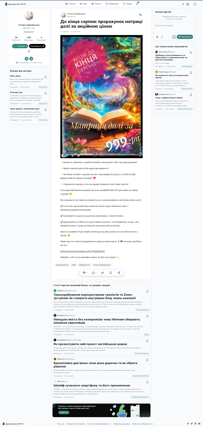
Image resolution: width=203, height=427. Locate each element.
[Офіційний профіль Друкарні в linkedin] (199, 423)
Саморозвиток (62, 265)
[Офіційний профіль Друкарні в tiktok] (192, 423)
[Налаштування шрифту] (140, 15)
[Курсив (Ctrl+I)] (162, 37)
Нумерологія (84, 265)
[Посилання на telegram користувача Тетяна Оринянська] (31, 58)
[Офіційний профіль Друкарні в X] (195, 423)
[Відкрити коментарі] (93, 273)
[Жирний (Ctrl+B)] (157, 37)
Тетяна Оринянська (28, 25)
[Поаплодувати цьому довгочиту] (84, 273)
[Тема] (187, 4)
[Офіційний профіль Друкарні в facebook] (188, 423)
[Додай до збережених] (45, 77)
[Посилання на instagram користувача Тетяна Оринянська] (26, 58)
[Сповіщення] (137, 3)
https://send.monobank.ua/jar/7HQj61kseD (82, 251)
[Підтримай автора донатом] (102, 273)
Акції (74, 265)
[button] (137, 4)
